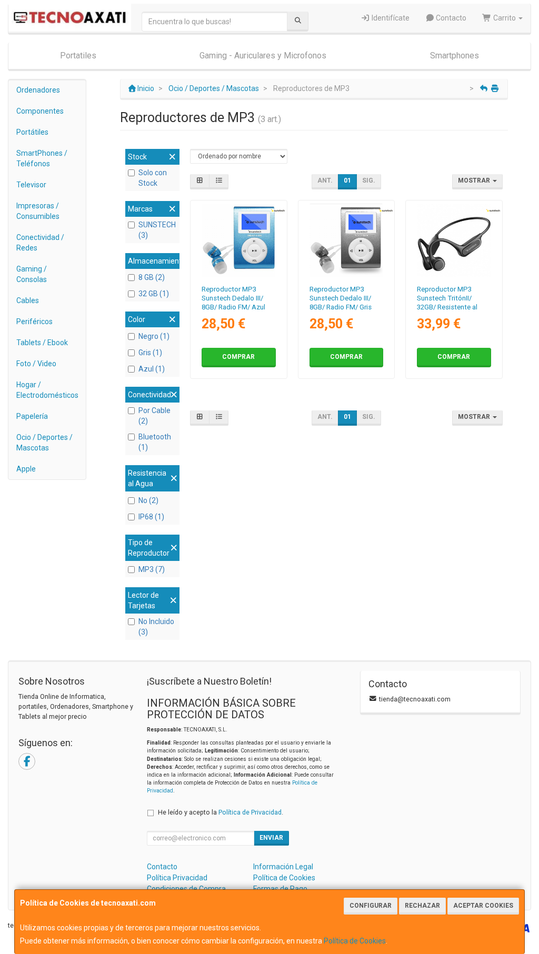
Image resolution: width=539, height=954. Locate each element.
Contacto (450, 18)
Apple (26, 469)
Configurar (371, 905)
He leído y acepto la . (220, 812)
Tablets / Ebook (42, 342)
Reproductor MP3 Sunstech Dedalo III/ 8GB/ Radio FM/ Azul (233, 298)
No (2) (148, 500)
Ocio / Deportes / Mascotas (44, 442)
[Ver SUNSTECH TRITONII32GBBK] (454, 240)
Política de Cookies (355, 941)
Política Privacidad (177, 877)
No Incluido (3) (156, 626)
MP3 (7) (151, 569)
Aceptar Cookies (483, 905)
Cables (27, 300)
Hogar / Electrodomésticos (47, 389)
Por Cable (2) (154, 415)
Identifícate (390, 18)
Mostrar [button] (475, 180)
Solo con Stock (152, 177)
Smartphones (454, 56)
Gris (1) (150, 352)
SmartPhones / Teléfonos (41, 158)
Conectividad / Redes (40, 242)
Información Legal (283, 866)
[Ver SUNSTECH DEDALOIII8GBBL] (239, 240)
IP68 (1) (151, 517)
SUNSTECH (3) (157, 229)
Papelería (32, 416)
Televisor (31, 184)
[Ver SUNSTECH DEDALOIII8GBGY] (346, 240)
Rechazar (422, 905)
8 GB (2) (151, 277)
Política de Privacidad (250, 812)
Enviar (271, 837)
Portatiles (78, 56)
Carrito (504, 18)
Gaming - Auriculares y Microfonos (262, 56)
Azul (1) (151, 369)
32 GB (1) (153, 293)
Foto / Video (36, 363)
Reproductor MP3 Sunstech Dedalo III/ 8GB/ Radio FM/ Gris (341, 298)
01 (347, 180)
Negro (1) (153, 336)
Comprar (238, 356)
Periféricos (34, 321)
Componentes (40, 111)
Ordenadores (38, 90)
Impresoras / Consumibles (37, 211)
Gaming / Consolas (31, 274)
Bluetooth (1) (154, 442)
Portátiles (32, 132)
